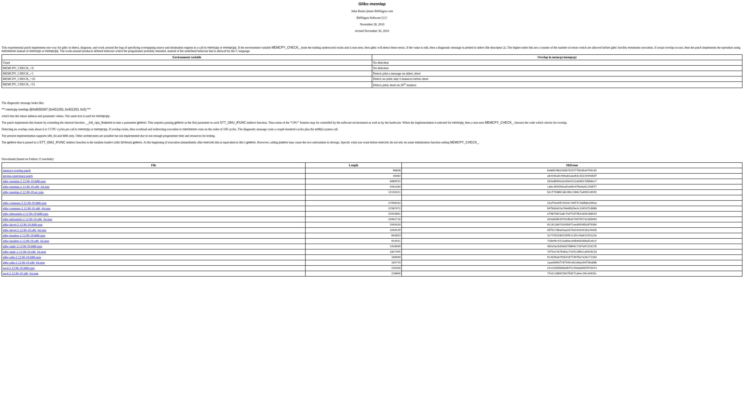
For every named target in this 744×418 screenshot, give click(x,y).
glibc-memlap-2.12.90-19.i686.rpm (24, 181)
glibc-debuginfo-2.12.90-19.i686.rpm (25, 214)
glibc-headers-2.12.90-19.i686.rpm (24, 235)
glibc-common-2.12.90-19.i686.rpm (24, 203)
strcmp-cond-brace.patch (18, 176)
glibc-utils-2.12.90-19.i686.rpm (22, 257)
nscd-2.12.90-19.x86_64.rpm (20, 273)
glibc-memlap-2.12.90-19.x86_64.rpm (26, 186)
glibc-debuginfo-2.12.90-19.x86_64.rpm (27, 219)
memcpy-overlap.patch (17, 170)
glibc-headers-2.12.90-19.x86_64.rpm (26, 241)
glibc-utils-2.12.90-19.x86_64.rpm (24, 262)
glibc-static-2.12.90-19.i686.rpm (22, 246)
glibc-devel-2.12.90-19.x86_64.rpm (24, 230)
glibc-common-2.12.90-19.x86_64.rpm (26, 208)
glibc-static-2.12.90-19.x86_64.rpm (24, 252)
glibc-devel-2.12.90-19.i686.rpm (22, 224)
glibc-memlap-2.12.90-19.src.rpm (23, 192)
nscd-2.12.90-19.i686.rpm (18, 268)
